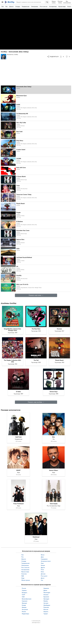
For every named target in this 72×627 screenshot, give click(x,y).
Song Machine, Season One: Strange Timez (12, 329)
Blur (53, 437)
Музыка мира (62, 6)
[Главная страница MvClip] (9, 2)
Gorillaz (16, 54)
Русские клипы (60, 2)
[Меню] (2, 2)
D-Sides (18, 391)
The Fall (36, 360)
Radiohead (36, 537)
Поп (3, 6)
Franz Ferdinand (18, 503)
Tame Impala (53, 503)
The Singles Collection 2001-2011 (12, 361)
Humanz (59, 329)
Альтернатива (53, 6)
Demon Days (54, 391)
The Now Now (36, 329)
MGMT (18, 470)
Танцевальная (25, 6)
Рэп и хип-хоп (43, 6)
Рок (6, 6)
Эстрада (17, 6)
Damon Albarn (53, 470)
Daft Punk (18, 437)
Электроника (34, 6)
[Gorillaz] (3, 56)
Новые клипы (54, 2)
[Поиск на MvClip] (47, 2)
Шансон (11, 6)
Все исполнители (67, 2)
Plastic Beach (59, 360)
